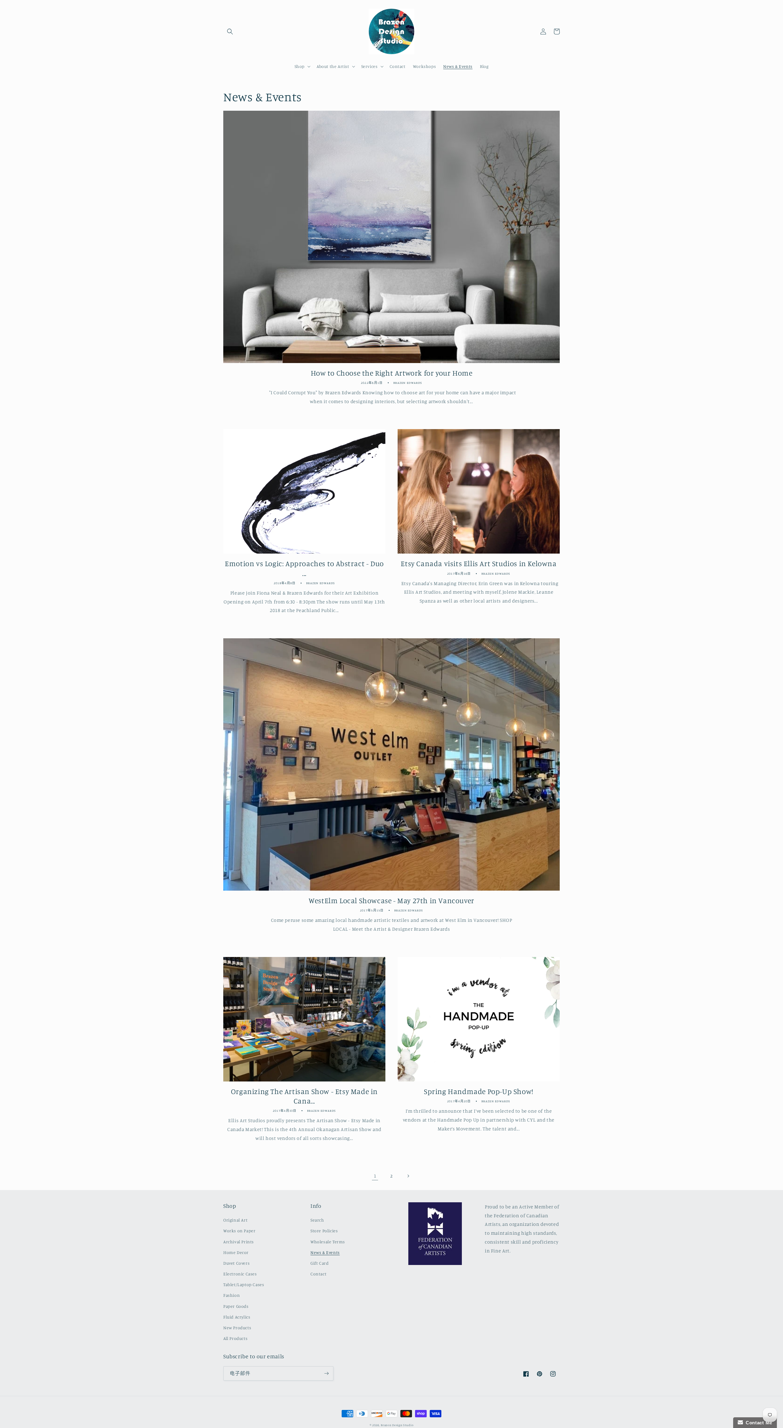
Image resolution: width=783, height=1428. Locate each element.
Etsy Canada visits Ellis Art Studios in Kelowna (478, 563)
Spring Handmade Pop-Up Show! (478, 1091)
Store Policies (324, 1230)
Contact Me (757, 1422)
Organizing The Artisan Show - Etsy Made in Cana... (304, 1096)
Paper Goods (236, 1306)
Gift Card (319, 1263)
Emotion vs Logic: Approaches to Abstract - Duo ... (304, 568)
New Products (237, 1327)
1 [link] (375, 1176)
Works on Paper (239, 1230)
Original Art (235, 1219)
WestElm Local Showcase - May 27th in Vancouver (391, 900)
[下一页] (408, 1176)
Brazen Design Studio (397, 1425)
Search (317, 1219)
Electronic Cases (240, 1273)
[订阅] (326, 1373)
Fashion (231, 1295)
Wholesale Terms (327, 1241)
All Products (235, 1338)
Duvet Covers (236, 1263)
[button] (230, 31)
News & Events (325, 1252)
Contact (318, 1273)
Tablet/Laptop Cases (243, 1284)
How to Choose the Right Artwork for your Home (392, 372)
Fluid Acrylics (236, 1316)
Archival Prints (238, 1241)
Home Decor (236, 1252)
